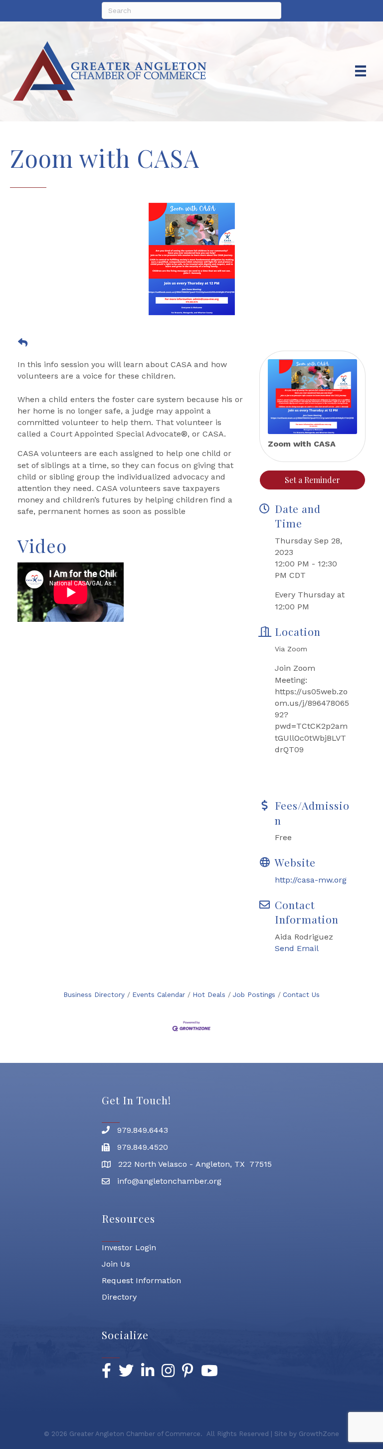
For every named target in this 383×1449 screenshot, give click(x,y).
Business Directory (94, 994)
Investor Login (129, 1247)
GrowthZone (319, 1434)
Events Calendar (158, 994)
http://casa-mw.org (311, 880)
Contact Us (301, 994)
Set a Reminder (312, 480)
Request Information (141, 1280)
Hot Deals (208, 994)
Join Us (116, 1264)
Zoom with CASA (302, 444)
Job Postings (254, 994)
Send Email (297, 948)
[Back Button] (22, 343)
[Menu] (360, 70)
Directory (119, 1297)
